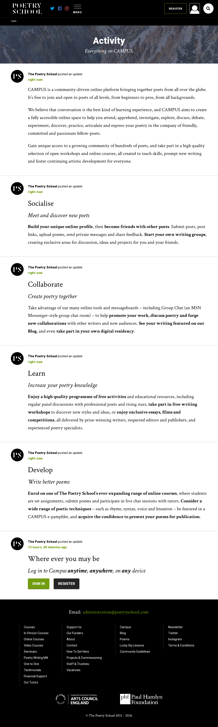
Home (13, 21)
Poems (124, 639)
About (71, 639)
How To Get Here (78, 651)
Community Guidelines (135, 651)
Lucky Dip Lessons (132, 645)
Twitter (173, 633)
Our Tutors (31, 682)
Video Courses (33, 645)
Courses (29, 627)
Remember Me (160, 63)
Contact (72, 645)
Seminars (30, 651)
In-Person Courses (36, 633)
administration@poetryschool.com (116, 612)
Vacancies (73, 670)
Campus (125, 627)
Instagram (175, 639)
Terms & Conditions (181, 645)
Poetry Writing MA (36, 657)
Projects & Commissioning (84, 657)
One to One (31, 664)
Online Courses (34, 639)
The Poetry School (42, 74)
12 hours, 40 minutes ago (47, 547)
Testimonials (32, 670)
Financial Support (35, 676)
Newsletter (175, 627)
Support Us (74, 627)
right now (35, 79)
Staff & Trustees (78, 664)
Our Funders (75, 633)
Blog (123, 633)
